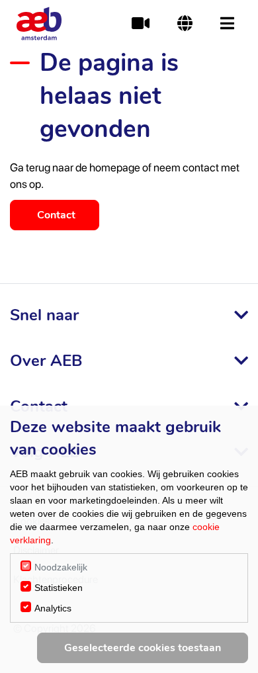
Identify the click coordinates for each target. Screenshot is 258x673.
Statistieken (58, 587)
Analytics (52, 608)
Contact (56, 215)
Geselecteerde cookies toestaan (142, 648)
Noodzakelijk (60, 567)
